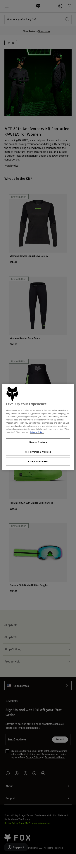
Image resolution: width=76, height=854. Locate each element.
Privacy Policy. (37, 432)
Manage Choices (38, 442)
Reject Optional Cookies (38, 452)
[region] (38, 427)
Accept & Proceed (38, 461)
